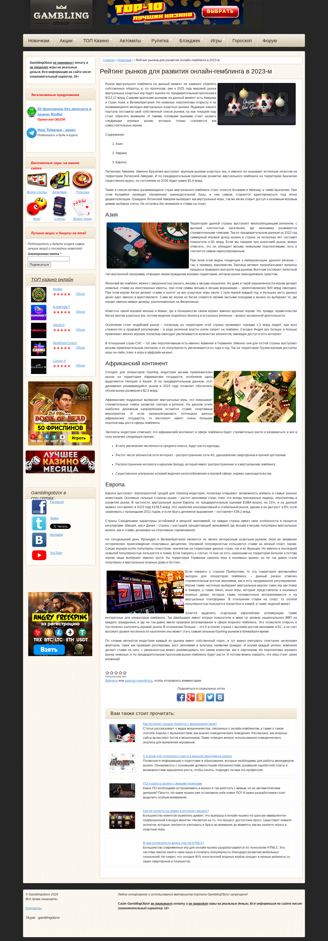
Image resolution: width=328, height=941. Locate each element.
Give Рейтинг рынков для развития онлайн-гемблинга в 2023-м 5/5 (125, 673)
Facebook (57, 502)
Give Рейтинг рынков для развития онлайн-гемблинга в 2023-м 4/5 (120, 673)
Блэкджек (187, 41)
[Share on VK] (220, 697)
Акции (64, 41)
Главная (109, 60)
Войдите (111, 680)
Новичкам (36, 41)
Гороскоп (242, 40)
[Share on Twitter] (210, 697)
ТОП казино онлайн (52, 279)
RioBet (57, 289)
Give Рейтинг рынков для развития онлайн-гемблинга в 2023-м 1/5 (107, 673)
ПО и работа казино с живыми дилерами (172, 783)
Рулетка (157, 41)
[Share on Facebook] (181, 697)
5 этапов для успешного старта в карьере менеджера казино (187, 756)
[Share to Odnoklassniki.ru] (200, 697)
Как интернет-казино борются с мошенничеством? (180, 724)
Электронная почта (44, 254)
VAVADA (59, 325)
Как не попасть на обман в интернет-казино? (176, 811)
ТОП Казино (93, 41)
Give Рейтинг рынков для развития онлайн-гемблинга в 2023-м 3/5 (116, 673)
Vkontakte (56, 535)
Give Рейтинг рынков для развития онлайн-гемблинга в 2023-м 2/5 (112, 673)
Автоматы (128, 41)
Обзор (80, 294)
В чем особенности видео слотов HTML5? (173, 843)
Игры (214, 41)
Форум (270, 40)
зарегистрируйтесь (139, 680)
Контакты (34, 908)
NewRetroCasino (65, 343)
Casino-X (59, 361)
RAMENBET (61, 307)
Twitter (54, 518)
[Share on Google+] (191, 697)
